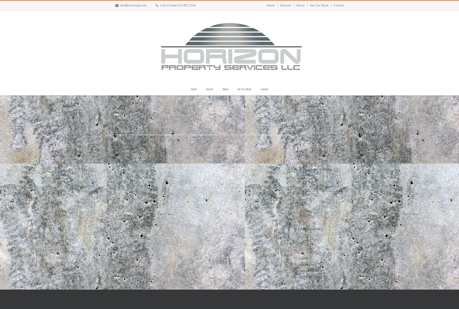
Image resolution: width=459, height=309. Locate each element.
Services (285, 5)
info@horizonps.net (133, 5)
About (300, 5)
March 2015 (307, 199)
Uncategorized (309, 229)
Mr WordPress (308, 170)
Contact (339, 5)
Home (270, 5)
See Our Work (319, 5)
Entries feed (307, 264)
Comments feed (310, 271)
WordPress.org (309, 277)
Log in (303, 258)
